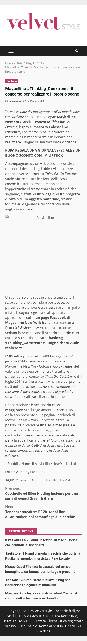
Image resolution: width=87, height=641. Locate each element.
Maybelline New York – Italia (57, 463)
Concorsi (21, 480)
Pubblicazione (19, 463)
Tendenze (12, 80)
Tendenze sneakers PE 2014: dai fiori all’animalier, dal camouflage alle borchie (40, 511)
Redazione (15, 101)
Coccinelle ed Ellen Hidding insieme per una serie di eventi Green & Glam (41, 493)
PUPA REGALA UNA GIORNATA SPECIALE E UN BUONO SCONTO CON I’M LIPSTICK (43, 153)
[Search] (76, 51)
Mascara (35, 480)
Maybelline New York (57, 480)
